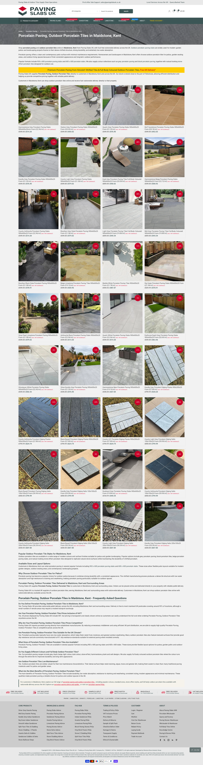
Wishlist (134, 717)
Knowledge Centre (165, 730)
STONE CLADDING (120, 698)
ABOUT (142, 21)
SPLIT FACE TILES (133, 698)
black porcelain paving (146, 61)
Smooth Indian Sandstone (28, 723)
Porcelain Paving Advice (55, 714)
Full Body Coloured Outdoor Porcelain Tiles (119, 70)
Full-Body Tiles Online (167, 727)
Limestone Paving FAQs (83, 723)
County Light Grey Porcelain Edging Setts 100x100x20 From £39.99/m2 (160, 440)
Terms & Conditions (110, 737)
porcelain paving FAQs (96, 684)
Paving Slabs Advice (54, 710)
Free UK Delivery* (148, 70)
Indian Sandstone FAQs (83, 717)
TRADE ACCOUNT (156, 21)
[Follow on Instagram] (168, 740)
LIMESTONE (109, 21)
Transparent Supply (110, 733)
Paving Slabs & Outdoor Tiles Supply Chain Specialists (38, 2)
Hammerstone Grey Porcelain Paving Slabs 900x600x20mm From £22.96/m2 (35, 128)
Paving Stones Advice (54, 727)
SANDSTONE (83, 21)
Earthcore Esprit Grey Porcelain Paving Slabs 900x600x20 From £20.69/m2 (161, 336)
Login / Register (137, 710)
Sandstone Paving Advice (56, 717)
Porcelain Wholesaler (167, 714)
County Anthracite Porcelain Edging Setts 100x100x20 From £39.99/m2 (160, 492)
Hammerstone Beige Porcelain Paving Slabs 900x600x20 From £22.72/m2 (161, 180)
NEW (134, 21)
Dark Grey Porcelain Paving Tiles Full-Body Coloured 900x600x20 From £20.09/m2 (122, 180)
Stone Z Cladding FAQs (83, 733)
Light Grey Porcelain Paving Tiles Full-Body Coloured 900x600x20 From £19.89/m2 (122, 232)
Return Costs (136, 723)
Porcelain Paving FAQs (83, 714)
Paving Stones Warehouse (168, 720)
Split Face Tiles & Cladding (28, 727)
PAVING (66, 698)
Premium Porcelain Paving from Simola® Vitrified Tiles (73, 70)
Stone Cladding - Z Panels (28, 730)
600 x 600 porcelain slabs (75, 61)
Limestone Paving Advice (56, 723)
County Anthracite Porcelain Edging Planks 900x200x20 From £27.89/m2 (34, 440)
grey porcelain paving (126, 61)
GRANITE (98, 21)
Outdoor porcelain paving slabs (143, 48)
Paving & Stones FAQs (167, 733)
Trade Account (136, 737)
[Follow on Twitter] (164, 740)
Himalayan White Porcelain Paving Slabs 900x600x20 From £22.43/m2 (34, 388)
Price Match (107, 717)
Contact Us (163, 737)
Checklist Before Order (111, 727)
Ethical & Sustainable (110, 740)
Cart (132, 714)
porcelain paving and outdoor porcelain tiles (79, 682)
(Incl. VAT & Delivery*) (50, 129)
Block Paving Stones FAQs (84, 727)
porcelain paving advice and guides (67, 684)
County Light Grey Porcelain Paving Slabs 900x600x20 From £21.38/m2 (76, 180)
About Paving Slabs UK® (168, 710)
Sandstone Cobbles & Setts (28, 737)
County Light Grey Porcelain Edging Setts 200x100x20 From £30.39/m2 (118, 544)
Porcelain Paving (31, 31)
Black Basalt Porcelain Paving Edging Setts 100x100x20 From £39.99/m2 (35, 492)
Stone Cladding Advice (55, 737)
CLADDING (124, 21)
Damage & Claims (109, 730)
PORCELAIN (71, 21)
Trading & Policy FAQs (111, 710)
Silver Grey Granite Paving (28, 710)
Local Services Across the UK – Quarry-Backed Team (165, 2)
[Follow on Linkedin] (172, 740)
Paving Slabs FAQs (81, 710)
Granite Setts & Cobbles (27, 733)
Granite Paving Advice (54, 720)
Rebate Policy (136, 727)
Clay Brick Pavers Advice (55, 740)
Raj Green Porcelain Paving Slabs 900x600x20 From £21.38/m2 (19, 755)
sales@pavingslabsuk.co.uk (111, 2)
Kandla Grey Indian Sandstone (29, 717)
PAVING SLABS (55, 21)
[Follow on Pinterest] (176, 740)
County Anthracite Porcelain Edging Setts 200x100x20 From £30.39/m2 (34, 544)
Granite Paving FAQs (82, 720)
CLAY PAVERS (109, 698)
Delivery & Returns (109, 720)
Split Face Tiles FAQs (82, 737)
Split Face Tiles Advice (55, 733)
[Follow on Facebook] (160, 740)
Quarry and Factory (166, 717)
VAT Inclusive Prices (110, 714)
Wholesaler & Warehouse (168, 723)
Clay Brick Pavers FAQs (83, 730)
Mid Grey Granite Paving (27, 714)
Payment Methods (137, 733)
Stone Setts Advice (53, 730)
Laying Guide (135, 730)
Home (21, 31)
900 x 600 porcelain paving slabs (49, 61)
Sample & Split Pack (110, 723)
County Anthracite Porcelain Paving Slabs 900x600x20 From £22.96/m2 (34, 232)
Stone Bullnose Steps (26, 740)
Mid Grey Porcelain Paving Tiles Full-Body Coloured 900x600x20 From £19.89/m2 (164, 232)
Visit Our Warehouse (138, 720)
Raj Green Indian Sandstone (28, 720)
